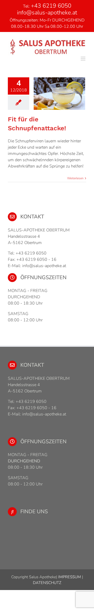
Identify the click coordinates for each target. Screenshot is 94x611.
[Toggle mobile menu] (83, 58)
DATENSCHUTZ (47, 582)
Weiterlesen (75, 178)
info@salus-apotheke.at (47, 12)
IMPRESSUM (69, 577)
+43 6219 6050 (51, 6)
